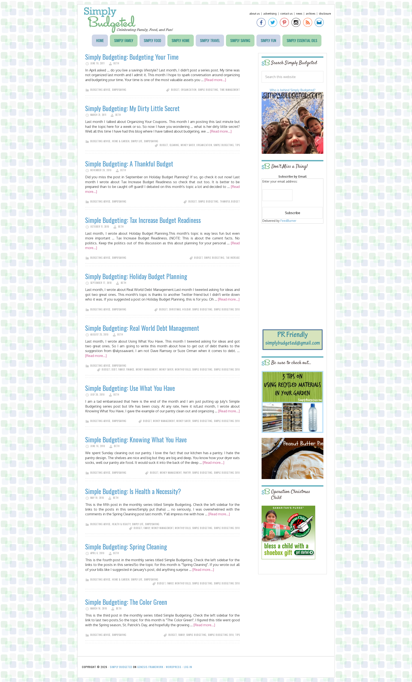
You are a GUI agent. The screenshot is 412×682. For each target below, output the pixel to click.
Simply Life (136, 141)
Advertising (270, 13)
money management (147, 369)
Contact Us (286, 13)
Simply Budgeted (128, 20)
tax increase (233, 257)
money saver (188, 145)
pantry (187, 472)
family (121, 369)
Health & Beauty (121, 524)
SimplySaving (119, 89)
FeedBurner (288, 220)
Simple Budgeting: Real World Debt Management (142, 328)
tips (237, 145)
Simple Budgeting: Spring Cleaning (126, 546)
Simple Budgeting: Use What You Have (130, 388)
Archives (310, 13)
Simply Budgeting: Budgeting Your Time (132, 57)
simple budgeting (208, 89)
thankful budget (230, 201)
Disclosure (325, 13)
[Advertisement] (292, 256)
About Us (254, 13)
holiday (186, 309)
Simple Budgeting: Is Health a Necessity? (133, 491)
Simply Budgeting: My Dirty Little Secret (132, 108)
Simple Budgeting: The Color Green (126, 602)
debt (114, 369)
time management (230, 89)
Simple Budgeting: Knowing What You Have (136, 439)
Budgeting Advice (100, 89)
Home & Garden (121, 141)
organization (189, 89)
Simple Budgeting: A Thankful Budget (129, 163)
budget (175, 89)
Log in (188, 667)
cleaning (174, 145)
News (299, 13)
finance (130, 369)
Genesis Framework (150, 667)
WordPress (173, 667)
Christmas (175, 309)
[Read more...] (215, 80)
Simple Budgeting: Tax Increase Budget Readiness (143, 220)
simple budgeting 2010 (227, 309)
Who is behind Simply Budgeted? (292, 90)
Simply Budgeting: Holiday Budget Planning (136, 276)
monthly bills (183, 369)
